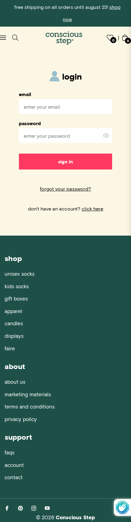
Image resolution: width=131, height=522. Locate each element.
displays (14, 336)
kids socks (17, 286)
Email (25, 94)
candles (14, 323)
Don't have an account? (65, 208)
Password (30, 123)
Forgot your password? (65, 189)
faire (10, 348)
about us (15, 381)
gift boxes (16, 298)
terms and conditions (30, 406)
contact (14, 477)
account (14, 465)
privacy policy (21, 419)
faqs (9, 452)
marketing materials (28, 394)
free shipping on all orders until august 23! (67, 13)
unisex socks (19, 273)
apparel (13, 311)
